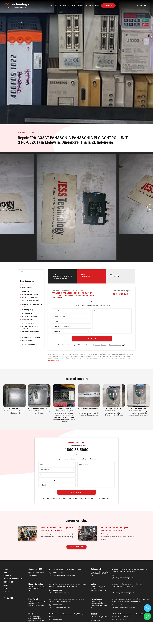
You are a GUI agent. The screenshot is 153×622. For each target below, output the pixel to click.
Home (50, 5)
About (57, 5)
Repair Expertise (77, 5)
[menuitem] (50, 5)
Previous (3, 207)
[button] (137, 5)
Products (89, 5)
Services (66, 5)
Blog (97, 5)
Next (150, 207)
